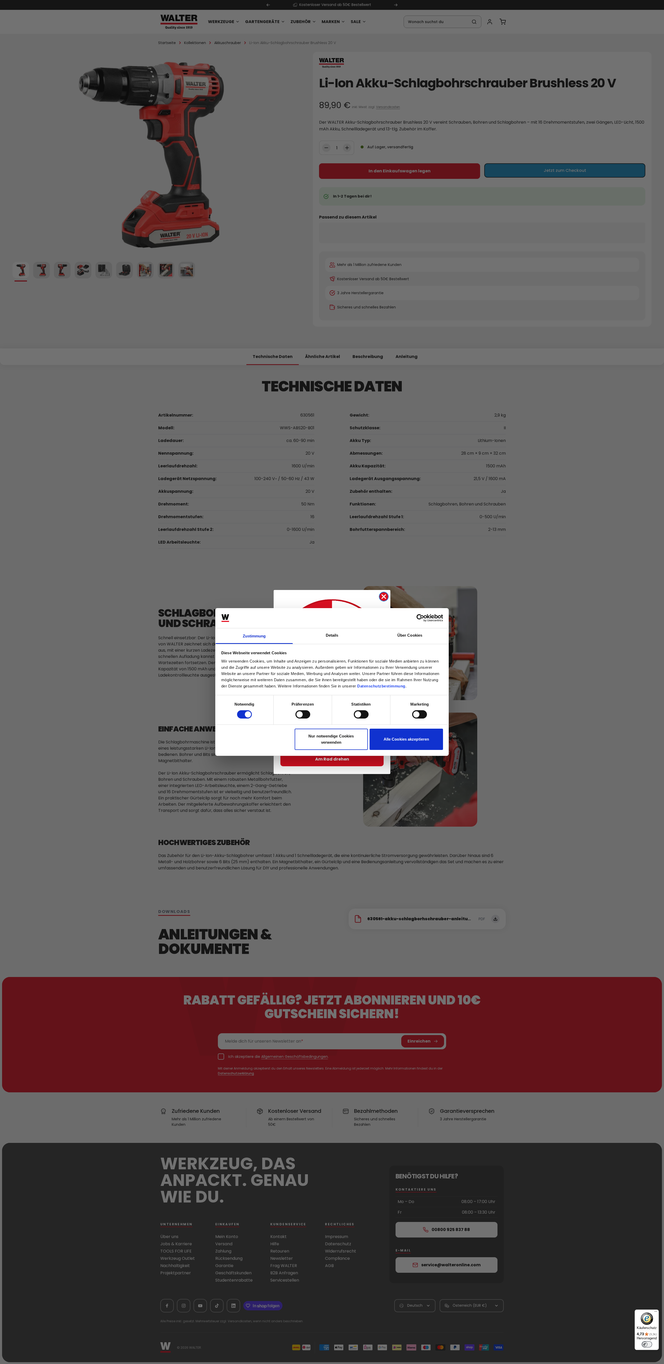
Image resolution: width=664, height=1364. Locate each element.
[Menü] (656, 1313)
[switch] (302, 714)
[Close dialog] (383, 596)
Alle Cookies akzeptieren (406, 739)
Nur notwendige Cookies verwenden (331, 739)
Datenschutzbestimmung (381, 686)
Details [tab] (332, 635)
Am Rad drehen (332, 759)
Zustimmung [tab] (254, 636)
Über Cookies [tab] (409, 635)
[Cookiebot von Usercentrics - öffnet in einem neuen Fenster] (420, 618)
